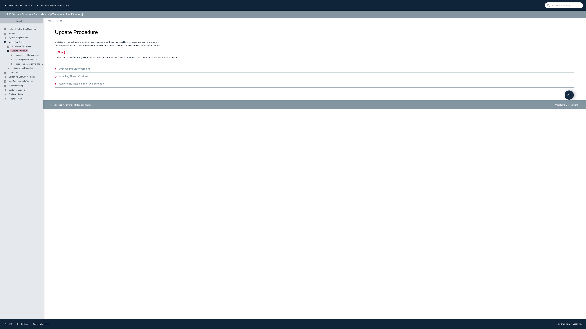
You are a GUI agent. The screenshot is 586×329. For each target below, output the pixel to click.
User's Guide (14, 72)
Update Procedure (20, 51)
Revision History (16, 94)
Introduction (14, 33)
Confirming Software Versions (22, 77)
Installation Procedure (21, 46)
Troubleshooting (16, 85)
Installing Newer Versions (73, 76)
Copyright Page (15, 98)
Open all (18, 21)
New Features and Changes (21, 81)
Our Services (22, 324)
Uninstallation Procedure (22, 68)
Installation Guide (55, 21)
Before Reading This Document (22, 29)
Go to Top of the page (569, 95)
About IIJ (8, 324)
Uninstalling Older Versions (74, 68)
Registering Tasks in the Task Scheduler (82, 83)
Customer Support (17, 90)
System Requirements (18, 38)
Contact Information (41, 324)
